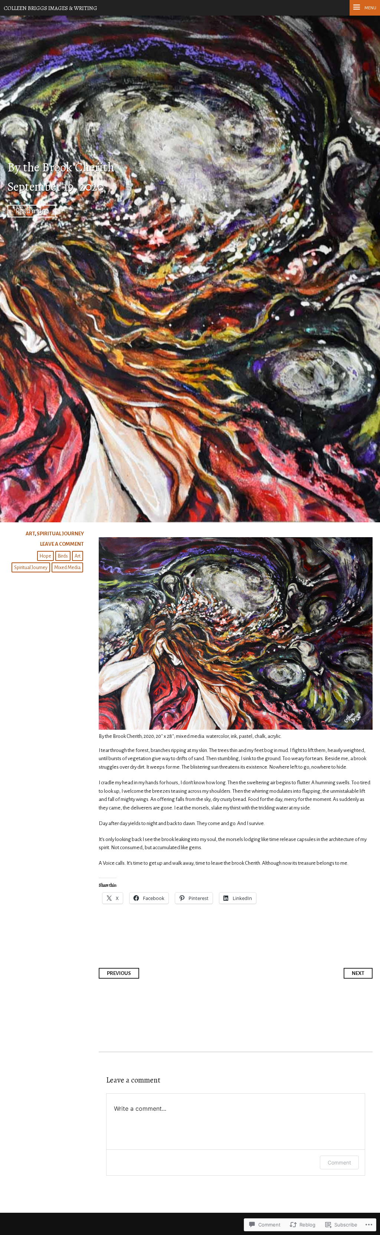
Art (30, 533)
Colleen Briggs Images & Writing (50, 8)
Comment (339, 1162)
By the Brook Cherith (60, 167)
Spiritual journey (60, 533)
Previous (119, 973)
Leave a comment (62, 544)
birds (63, 556)
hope (45, 556)
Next (358, 973)
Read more (32, 211)
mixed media (67, 567)
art (78, 556)
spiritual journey (31, 567)
